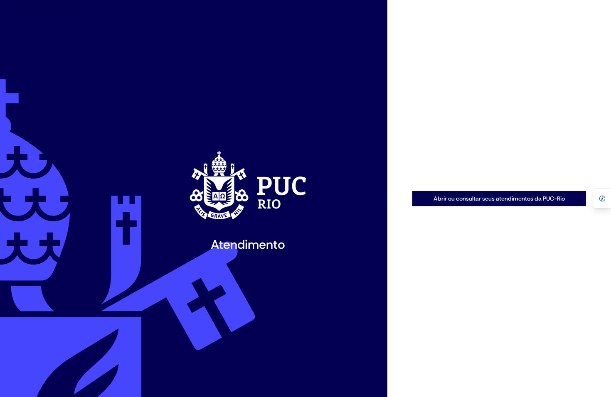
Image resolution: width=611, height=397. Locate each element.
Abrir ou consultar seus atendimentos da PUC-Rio (499, 198)
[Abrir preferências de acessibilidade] (602, 198)
